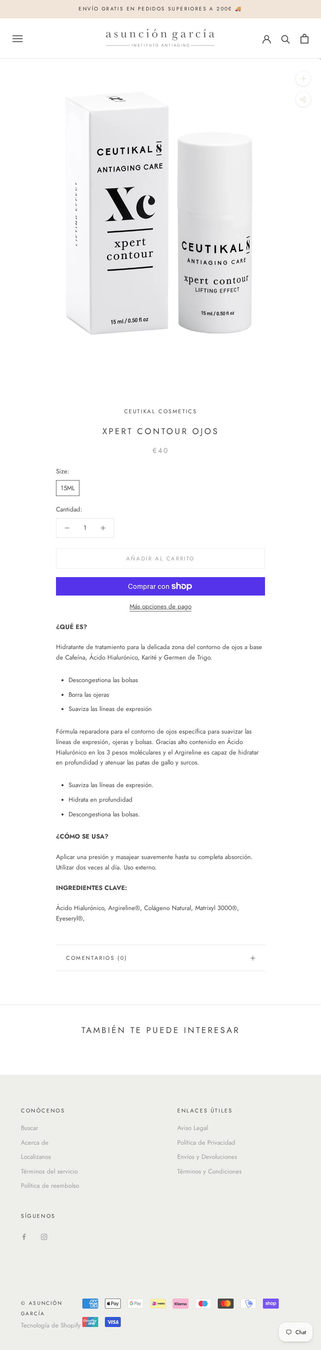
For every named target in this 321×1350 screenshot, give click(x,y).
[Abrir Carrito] (304, 38)
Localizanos (36, 1156)
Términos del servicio (49, 1171)
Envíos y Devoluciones (207, 1156)
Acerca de (34, 1142)
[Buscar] (285, 38)
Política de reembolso (50, 1185)
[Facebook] (24, 1236)
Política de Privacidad (206, 1142)
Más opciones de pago (160, 606)
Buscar (29, 1128)
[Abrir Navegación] (18, 38)
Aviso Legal (192, 1128)
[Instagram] (44, 1236)
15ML (68, 488)
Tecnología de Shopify (51, 1325)
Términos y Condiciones (209, 1171)
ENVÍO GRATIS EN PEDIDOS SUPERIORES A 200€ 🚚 (160, 9)
